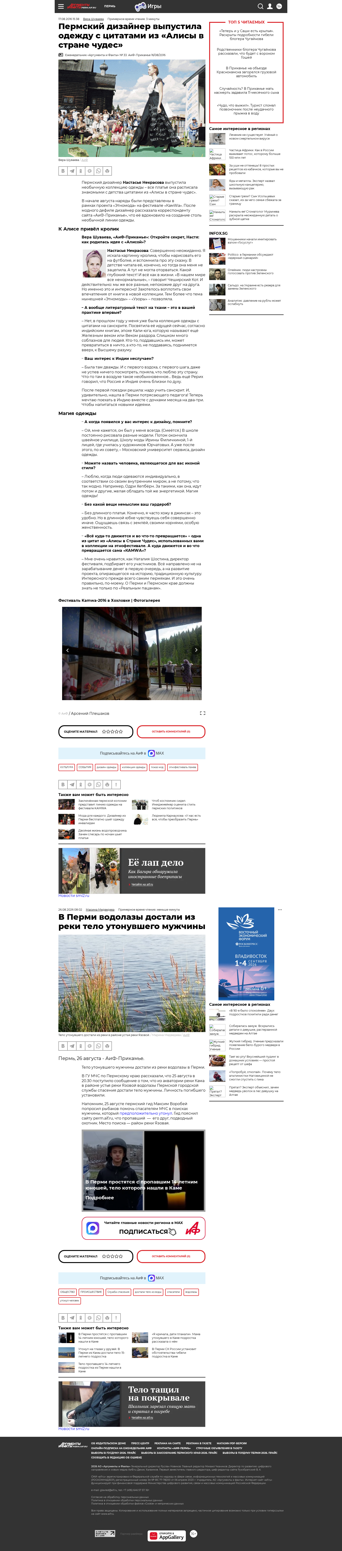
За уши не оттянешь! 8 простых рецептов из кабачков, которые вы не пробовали (256, 169)
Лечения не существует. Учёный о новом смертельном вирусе (253, 136)
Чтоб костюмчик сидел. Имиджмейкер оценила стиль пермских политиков (173, 804)
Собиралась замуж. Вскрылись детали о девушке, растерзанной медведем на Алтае (253, 1029)
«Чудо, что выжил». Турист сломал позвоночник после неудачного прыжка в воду (246, 109)
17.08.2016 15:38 (68, 19)
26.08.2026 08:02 (70, 909)
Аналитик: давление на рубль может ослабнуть (254, 302)
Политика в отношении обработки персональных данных (126, 1500)
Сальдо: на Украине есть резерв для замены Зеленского (254, 287)
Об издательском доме (108, 1443)
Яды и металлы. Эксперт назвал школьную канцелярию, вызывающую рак (252, 184)
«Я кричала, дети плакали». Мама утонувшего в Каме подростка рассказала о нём (176, 1337)
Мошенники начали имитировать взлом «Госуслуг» (252, 241)
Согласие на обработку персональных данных (120, 1497)
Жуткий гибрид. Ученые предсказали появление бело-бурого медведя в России (256, 1045)
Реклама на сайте (167, 1443)
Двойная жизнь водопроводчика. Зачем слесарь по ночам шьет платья (102, 834)
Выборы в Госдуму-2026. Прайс (113, 1452)
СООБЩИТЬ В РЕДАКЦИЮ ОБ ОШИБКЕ (116, 1457)
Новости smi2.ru (73, 895)
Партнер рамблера (131, 1533)
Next (196, 650)
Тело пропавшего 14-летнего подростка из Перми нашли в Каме (99, 1367)
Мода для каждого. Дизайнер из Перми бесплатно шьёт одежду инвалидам (102, 819)
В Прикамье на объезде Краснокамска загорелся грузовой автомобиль (246, 72)
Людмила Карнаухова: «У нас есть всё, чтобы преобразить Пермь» (176, 817)
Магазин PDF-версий (232, 1443)
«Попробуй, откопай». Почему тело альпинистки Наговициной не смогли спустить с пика (255, 1075)
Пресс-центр (140, 1443)
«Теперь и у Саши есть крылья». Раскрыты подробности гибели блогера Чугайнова (246, 35)
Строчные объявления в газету (219, 1448)
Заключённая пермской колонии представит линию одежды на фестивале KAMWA (102, 804)
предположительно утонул (146, 1113)
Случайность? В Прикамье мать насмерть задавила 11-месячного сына (246, 91)
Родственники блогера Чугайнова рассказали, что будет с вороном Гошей (246, 54)
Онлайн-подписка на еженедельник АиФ (121, 1448)
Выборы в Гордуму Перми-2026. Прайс (250, 1452)
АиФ (84, 160)
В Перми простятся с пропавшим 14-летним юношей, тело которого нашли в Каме (141, 1185)
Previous (68, 650)
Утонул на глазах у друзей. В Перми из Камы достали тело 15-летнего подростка (101, 1352)
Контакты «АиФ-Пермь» (174, 1448)
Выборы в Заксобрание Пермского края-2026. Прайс (179, 1452)
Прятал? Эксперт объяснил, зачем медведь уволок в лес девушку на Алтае (254, 1091)
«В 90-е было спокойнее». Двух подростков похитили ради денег (253, 1012)
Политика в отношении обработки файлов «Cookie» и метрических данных (137, 1503)
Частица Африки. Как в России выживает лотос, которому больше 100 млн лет (254, 153)
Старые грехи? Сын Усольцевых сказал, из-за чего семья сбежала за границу (255, 199)
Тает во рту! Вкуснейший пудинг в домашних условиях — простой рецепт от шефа (254, 1060)
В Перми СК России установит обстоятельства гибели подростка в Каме (174, 1352)
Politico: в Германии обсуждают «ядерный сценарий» (250, 256)
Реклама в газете (198, 1443)
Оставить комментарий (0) (171, 731)
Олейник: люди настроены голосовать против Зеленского (251, 271)
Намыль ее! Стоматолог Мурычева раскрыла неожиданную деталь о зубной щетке (254, 215)
